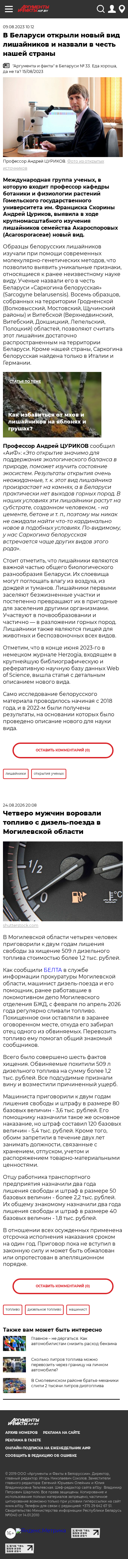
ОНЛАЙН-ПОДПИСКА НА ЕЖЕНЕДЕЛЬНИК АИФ (48, 1448)
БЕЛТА (53, 970)
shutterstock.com (20, 925)
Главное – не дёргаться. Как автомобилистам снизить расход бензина (74, 1341)
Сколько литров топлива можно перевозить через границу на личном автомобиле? (69, 1364)
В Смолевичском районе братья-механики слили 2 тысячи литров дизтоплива (74, 1383)
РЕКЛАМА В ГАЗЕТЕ (23, 1440)
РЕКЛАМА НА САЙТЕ (61, 1433)
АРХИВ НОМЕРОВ (21, 1433)
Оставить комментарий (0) (63, 750)
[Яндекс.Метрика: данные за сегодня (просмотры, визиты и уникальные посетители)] (41, 1530)
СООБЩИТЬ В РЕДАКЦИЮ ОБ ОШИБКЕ (41, 1456)
